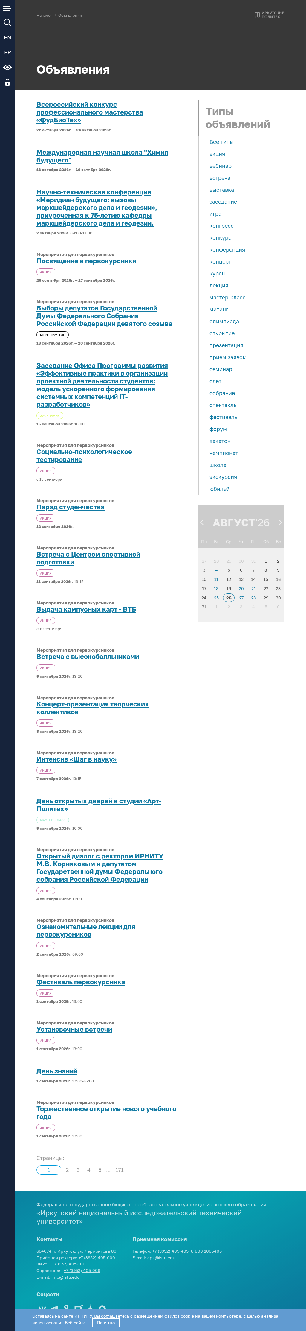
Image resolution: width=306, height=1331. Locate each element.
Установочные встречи (74, 1029)
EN (7, 37)
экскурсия (223, 476)
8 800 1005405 (206, 1251)
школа (218, 465)
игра (215, 213)
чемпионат (223, 453)
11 (216, 579)
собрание (222, 393)
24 (203, 597)
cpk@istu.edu (161, 1257)
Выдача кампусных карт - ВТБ (86, 609)
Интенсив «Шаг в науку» (76, 759)
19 (229, 588)
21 (253, 588)
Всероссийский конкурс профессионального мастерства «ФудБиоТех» (89, 112)
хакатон (220, 441)
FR (7, 52)
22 (266, 588)
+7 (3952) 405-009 (82, 1270)
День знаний (56, 1071)
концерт (220, 261)
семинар (220, 369)
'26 (262, 522)
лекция (218, 285)
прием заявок (227, 357)
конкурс (220, 237)
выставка (221, 189)
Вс (278, 541)
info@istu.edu (65, 1277)
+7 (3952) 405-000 (97, 1257)
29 (229, 561)
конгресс (221, 225)
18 (216, 588)
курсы (217, 273)
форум (218, 429)
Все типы (221, 141)
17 (204, 588)
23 (278, 588)
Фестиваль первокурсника (80, 982)
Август (234, 522)
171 (119, 1169)
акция (217, 153)
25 (216, 597)
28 (216, 561)
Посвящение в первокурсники (86, 261)
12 (229, 579)
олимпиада (224, 321)
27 (204, 561)
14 (253, 579)
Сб (266, 541)
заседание (223, 201)
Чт (241, 541)
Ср (229, 541)
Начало (43, 15)
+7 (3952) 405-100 (67, 1263)
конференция (227, 249)
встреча (219, 177)
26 (229, 597)
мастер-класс (227, 297)
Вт (216, 541)
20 (241, 588)
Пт (253, 541)
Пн (204, 541)
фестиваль (223, 417)
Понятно (106, 1322)
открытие (222, 333)
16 (278, 579)
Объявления (70, 15)
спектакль (222, 405)
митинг (218, 309)
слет (215, 381)
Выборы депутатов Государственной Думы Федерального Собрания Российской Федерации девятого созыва (104, 316)
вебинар (220, 165)
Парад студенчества (70, 507)
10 (204, 579)
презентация (226, 345)
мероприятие (52, 335)
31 (253, 561)
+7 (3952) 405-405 (170, 1251)
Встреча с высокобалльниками (87, 656)
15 (266, 579)
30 (241, 561)
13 (241, 579)
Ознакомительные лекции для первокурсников (85, 930)
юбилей (219, 488)
